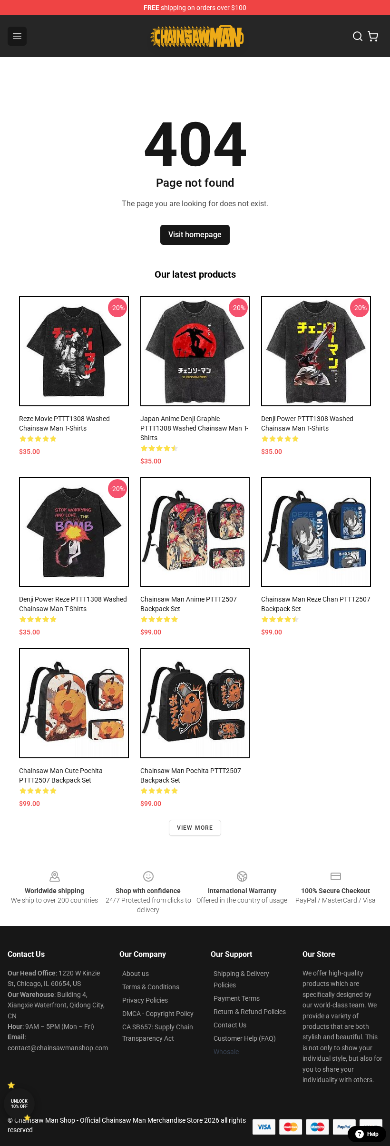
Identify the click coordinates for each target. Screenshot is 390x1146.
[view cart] (373, 36)
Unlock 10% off (19, 1104)
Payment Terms (237, 998)
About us (135, 973)
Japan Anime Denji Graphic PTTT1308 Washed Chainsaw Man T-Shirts (194, 428)
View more (195, 827)
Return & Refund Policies (250, 1011)
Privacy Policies (145, 1000)
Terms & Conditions (150, 987)
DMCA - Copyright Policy (158, 1013)
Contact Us (230, 1025)
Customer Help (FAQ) (245, 1038)
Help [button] (373, 1134)
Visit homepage (195, 234)
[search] (357, 36)
